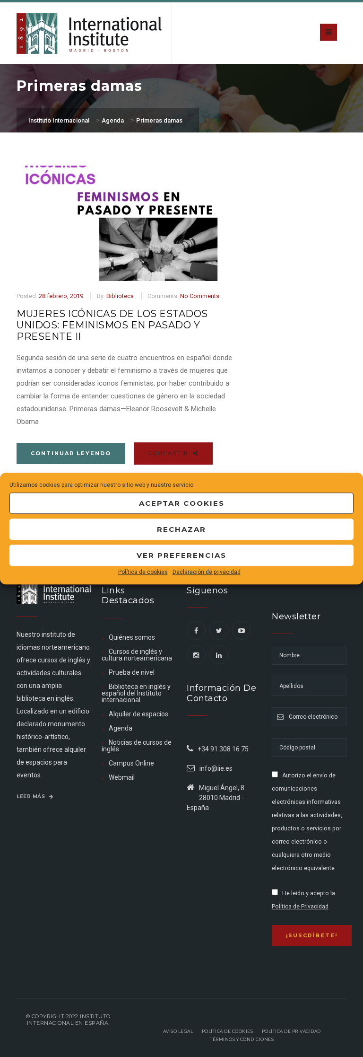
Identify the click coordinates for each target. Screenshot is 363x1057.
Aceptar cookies (182, 503)
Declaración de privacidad (207, 572)
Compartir (169, 453)
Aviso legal (178, 1031)
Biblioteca (120, 295)
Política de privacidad (291, 1031)
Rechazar (181, 529)
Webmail (122, 777)
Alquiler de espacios (138, 714)
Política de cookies (143, 572)
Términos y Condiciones (242, 1039)
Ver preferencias (181, 555)
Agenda (120, 728)
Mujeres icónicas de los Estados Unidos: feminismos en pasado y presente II (112, 325)
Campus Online (131, 763)
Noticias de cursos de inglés (137, 746)
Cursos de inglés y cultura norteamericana (137, 655)
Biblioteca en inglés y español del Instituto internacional (136, 693)
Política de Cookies (227, 1031)
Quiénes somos (132, 637)
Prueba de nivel (132, 672)
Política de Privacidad (300, 906)
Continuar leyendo (71, 453)
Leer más (32, 796)
